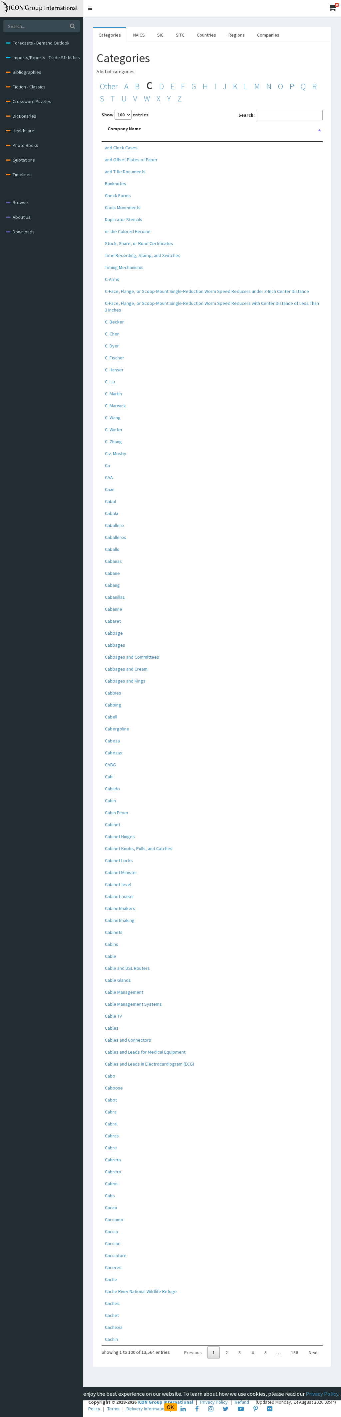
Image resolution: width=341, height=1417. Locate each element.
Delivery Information (147, 1409)
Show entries (125, 115)
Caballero (114, 525)
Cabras (112, 1136)
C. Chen (112, 334)
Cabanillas (115, 597)
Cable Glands (118, 980)
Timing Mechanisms (124, 267)
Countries (206, 35)
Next (313, 1352)
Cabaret (113, 621)
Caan (110, 489)
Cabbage (114, 633)
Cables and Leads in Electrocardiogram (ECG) (149, 1064)
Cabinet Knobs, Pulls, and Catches (138, 848)
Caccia (111, 1231)
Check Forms (118, 195)
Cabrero (113, 1172)
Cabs (110, 1196)
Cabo (110, 1076)
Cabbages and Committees (132, 657)
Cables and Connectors (128, 1040)
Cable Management (124, 992)
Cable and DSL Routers (127, 968)
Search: (246, 115)
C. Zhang (113, 442)
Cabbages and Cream (126, 669)
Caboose (114, 1088)
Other (109, 86)
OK (170, 1407)
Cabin (110, 801)
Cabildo (112, 789)
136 (294, 1352)
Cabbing (113, 705)
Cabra (111, 1112)
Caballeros (115, 537)
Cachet (112, 1315)
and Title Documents (125, 172)
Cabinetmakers (120, 908)
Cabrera (113, 1160)
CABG (110, 765)
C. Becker (114, 322)
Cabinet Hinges (120, 836)
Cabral (111, 1124)
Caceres (113, 1267)
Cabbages (115, 645)
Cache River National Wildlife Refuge (141, 1291)
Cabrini (112, 1184)
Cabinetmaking (120, 920)
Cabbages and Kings (125, 681)
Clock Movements (123, 207)
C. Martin (113, 394)
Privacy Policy (322, 1393)
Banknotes (115, 184)
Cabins (111, 944)
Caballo (112, 549)
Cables (112, 1028)
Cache (111, 1279)
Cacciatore (116, 1255)
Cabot (111, 1100)
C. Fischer (114, 358)
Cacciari (113, 1243)
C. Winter (114, 430)
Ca (107, 465)
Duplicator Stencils (123, 219)
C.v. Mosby (115, 453)
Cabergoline (117, 729)
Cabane (112, 573)
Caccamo (114, 1220)
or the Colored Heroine (128, 231)
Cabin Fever (117, 813)
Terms (114, 1409)
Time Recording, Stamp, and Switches (142, 255)
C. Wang (113, 418)
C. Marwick (115, 406)
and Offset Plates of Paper (131, 160)
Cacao (111, 1208)
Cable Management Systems (133, 1004)
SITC (180, 35)
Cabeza (112, 741)
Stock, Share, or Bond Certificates (139, 243)
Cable (110, 956)
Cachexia (114, 1327)
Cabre (111, 1148)
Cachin (111, 1339)
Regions (236, 35)
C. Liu (110, 382)
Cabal (110, 501)
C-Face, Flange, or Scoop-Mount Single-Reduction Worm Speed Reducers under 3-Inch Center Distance (207, 291)
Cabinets (114, 932)
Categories (110, 35)
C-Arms (112, 279)
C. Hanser (114, 370)
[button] (90, 8)
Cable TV (113, 1016)
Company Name (124, 129)
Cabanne (113, 609)
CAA (109, 477)
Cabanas (113, 561)
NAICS (139, 35)
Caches (112, 1303)
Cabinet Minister (121, 872)
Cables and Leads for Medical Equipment (145, 1052)
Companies (268, 35)
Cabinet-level (118, 884)
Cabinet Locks (119, 860)
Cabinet (112, 825)
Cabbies (113, 693)
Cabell (111, 717)
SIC (160, 35)
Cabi (109, 777)
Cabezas (113, 753)
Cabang (112, 585)
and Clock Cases (121, 148)
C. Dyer (112, 346)
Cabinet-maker (119, 896)
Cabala (111, 513)
